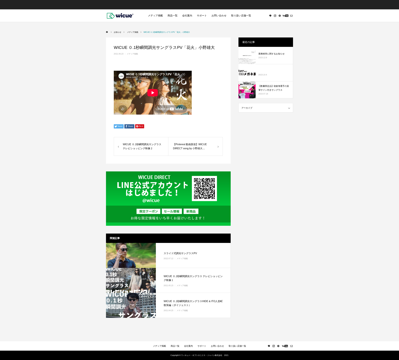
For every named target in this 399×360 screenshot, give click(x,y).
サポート (202, 15)
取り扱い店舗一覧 (241, 15)
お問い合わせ (219, 15)
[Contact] (291, 15)
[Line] (270, 15)
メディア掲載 (155, 15)
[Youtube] (285, 15)
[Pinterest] (279, 15)
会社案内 (187, 15)
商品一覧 (173, 15)
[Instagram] (275, 15)
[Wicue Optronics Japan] (120, 16)
